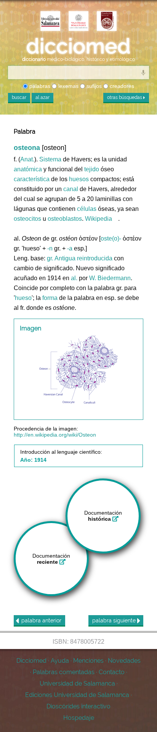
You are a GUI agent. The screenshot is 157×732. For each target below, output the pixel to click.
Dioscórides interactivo (78, 706)
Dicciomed (31, 660)
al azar (42, 97)
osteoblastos (65, 218)
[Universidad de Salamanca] (78, 22)
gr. (50, 258)
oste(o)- (111, 238)
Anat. (27, 159)
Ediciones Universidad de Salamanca (77, 695)
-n (50, 248)
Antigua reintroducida (83, 258)
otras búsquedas (125, 97)
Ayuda (60, 660)
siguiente (114, 620)
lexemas (67, 86)
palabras (39, 86)
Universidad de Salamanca (77, 683)
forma (50, 298)
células (86, 209)
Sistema (50, 159)
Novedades (124, 660)
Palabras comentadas (64, 672)
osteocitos (27, 218)
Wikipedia (98, 218)
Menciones (88, 660)
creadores (121, 86)
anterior (41, 620)
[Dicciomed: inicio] (78, 46)
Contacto (112, 672)
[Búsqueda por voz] (143, 72)
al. (74, 278)
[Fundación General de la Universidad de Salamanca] (106, 22)
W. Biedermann (110, 278)
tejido (91, 169)
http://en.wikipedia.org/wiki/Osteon (55, 435)
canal (70, 189)
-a (69, 248)
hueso (23, 298)
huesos (79, 179)
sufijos (93, 86)
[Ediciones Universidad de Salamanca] (50, 22)
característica (32, 179)
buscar (19, 97)
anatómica (28, 169)
